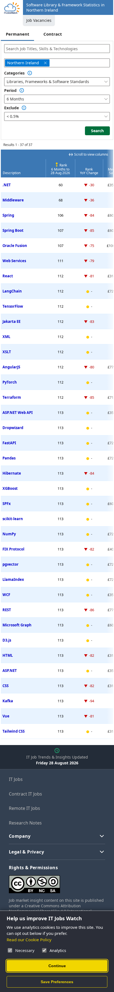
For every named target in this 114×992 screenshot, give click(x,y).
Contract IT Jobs (25, 794)
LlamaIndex (13, 579)
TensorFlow (12, 306)
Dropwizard (12, 427)
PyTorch (9, 382)
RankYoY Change (89, 171)
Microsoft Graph (17, 625)
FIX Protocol (13, 549)
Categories (14, 73)
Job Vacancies (38, 20)
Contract (52, 34)
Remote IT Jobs (24, 808)
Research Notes (25, 823)
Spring (8, 215)
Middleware (13, 200)
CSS (5, 685)
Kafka (7, 700)
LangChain (12, 291)
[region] (57, 444)
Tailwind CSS (13, 731)
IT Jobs (16, 779)
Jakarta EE (11, 321)
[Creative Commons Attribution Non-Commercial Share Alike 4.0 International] (57, 882)
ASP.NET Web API (17, 412)
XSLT (6, 351)
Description (11, 173)
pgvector (10, 564)
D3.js (6, 640)
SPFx (6, 503)
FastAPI (9, 442)
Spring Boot (13, 230)
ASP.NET (9, 670)
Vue (5, 716)
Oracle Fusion (14, 245)
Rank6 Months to (60, 169)
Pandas (8, 458)
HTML (7, 655)
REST (6, 609)
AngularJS (11, 367)
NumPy (9, 533)
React (7, 275)
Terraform (11, 397)
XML (6, 336)
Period (10, 90)
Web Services (14, 260)
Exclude (11, 107)
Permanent (17, 34)
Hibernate (11, 473)
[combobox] (57, 48)
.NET (6, 184)
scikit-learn (12, 518)
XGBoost (10, 488)
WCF (6, 594)
